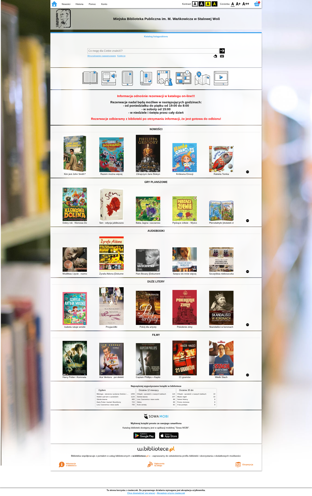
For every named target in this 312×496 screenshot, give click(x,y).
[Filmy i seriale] (221, 85)
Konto (104, 4)
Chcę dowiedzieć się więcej (141, 493)
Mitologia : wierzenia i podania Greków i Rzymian (115, 394)
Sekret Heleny (182, 399)
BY (214, 3)
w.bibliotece (140, 456)
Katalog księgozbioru (156, 36)
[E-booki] (128, 85)
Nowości (66, 4)
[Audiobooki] (109, 85)
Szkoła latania (102, 399)
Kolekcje (121, 56)
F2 (245, 3)
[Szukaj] (222, 51)
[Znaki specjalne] (222, 56)
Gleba (139, 402)
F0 (232, 3)
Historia (79, 4)
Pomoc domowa (183, 402)
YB (208, 3)
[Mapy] (203, 85)
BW (201, 3)
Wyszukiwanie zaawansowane (101, 56)
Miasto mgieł (182, 397)
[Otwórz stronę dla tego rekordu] (76, 154)
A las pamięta (182, 405)
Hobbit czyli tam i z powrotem (107, 397)
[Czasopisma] (146, 85)
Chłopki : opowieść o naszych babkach (151, 394)
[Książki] (90, 85)
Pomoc (92, 4)
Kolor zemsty (142, 405)
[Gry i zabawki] (165, 85)
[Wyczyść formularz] (215, 56)
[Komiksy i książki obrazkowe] (184, 85)
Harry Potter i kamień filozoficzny (109, 402)
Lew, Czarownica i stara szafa (108, 405)
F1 (238, 3)
